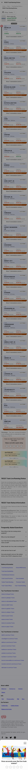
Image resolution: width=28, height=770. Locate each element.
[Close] (25, 743)
